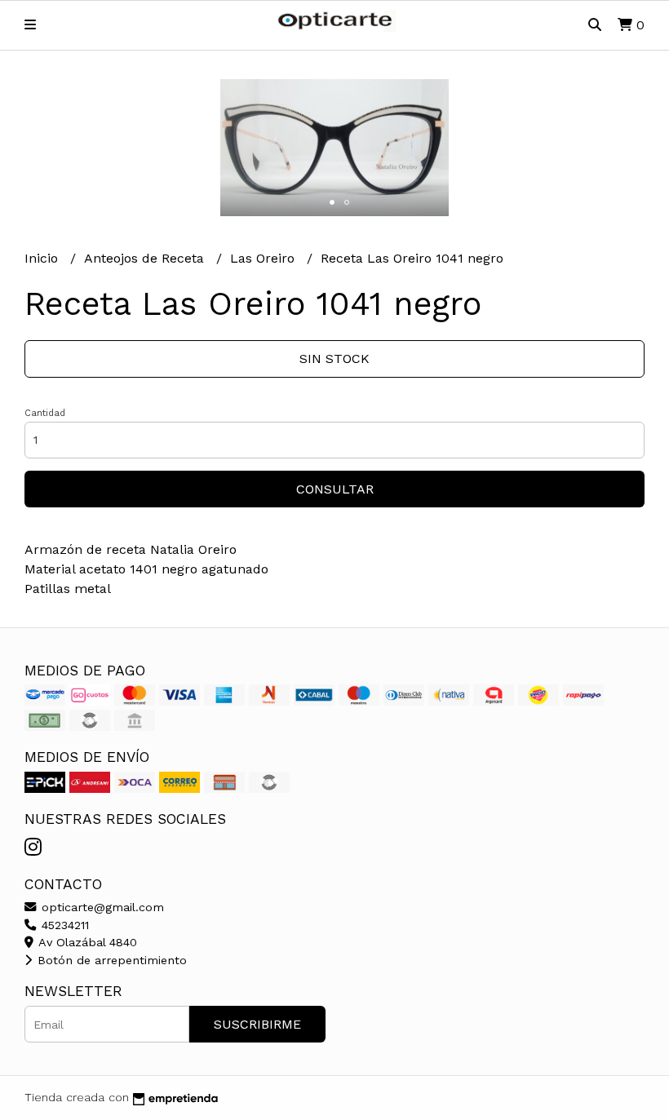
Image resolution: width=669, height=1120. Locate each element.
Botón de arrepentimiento (110, 960)
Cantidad (44, 413)
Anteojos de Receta (146, 258)
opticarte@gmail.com (101, 907)
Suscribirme (257, 1024)
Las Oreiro (264, 258)
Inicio (43, 258)
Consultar (335, 489)
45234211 (63, 925)
